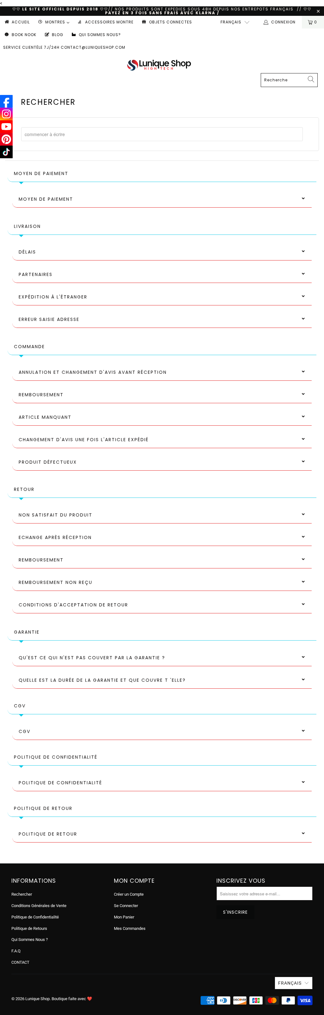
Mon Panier (124, 917)
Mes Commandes (130, 928)
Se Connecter (126, 905)
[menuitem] (16, 22)
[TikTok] (6, 152)
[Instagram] (6, 114)
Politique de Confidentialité (35, 917)
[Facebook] (6, 101)
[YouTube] (6, 126)
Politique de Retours (29, 928)
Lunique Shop (37, 998)
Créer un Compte (129, 894)
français (231, 22)
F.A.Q (16, 951)
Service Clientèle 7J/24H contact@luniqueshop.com (64, 47)
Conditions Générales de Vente (38, 905)
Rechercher (21, 894)
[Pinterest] (6, 139)
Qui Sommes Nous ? (29, 939)
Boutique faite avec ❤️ (72, 998)
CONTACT (20, 962)
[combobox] (162, 134)
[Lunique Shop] (159, 65)
